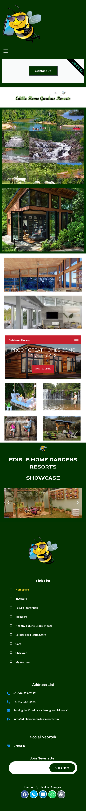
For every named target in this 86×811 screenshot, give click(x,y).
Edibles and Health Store (30, 634)
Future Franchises (26, 607)
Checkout (21, 653)
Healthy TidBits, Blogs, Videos (33, 625)
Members (21, 616)
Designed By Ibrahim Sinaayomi (43, 787)
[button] (5, 51)
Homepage (22, 589)
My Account (23, 662)
